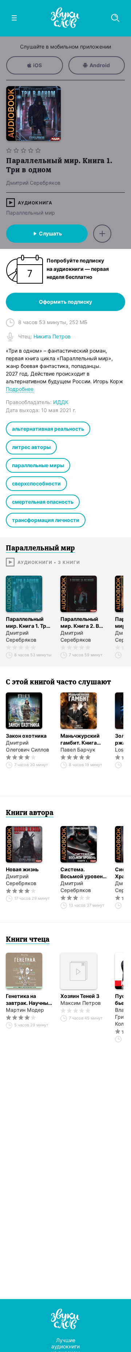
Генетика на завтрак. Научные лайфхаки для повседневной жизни (28, 999)
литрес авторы (31, 447)
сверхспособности (36, 483)
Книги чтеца (27, 940)
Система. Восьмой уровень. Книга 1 (83, 873)
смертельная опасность (43, 502)
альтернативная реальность (48, 429)
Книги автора (29, 813)
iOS (37, 65)
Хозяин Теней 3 (79, 996)
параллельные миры (38, 465)
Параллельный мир (30, 213)
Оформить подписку (65, 302)
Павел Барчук (77, 749)
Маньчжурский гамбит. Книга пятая (80, 739)
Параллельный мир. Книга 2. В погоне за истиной (84, 622)
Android (100, 65)
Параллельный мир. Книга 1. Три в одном (27, 622)
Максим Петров (80, 1003)
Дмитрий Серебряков (21, 636)
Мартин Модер (25, 1010)
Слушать (50, 233)
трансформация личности (45, 520)
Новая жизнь (22, 869)
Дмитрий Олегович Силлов (27, 746)
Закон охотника (26, 736)
